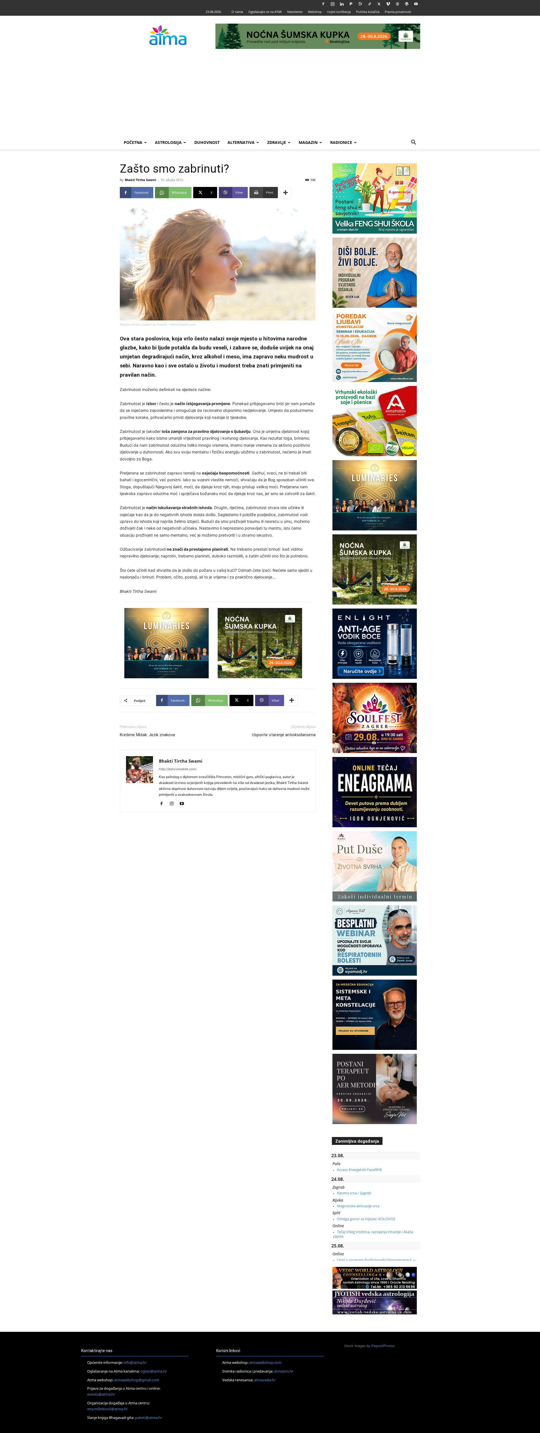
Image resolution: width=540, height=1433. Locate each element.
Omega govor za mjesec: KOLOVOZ (366, 1218)
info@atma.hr (135, 1362)
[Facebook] (323, 4)
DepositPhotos (382, 1346)
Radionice (341, 142)
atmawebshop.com (265, 1362)
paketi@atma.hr (148, 1417)
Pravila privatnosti (398, 12)
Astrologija (168, 142)
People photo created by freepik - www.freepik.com (158, 324)
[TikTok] (369, 4)
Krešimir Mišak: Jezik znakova (147, 734)
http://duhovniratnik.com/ (178, 769)
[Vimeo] (388, 4)
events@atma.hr (101, 1394)
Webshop (315, 12)
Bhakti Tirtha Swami (140, 180)
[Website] (397, 4)
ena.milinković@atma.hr (107, 1408)
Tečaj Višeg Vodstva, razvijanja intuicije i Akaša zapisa (373, 1234)
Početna (133, 142)
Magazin (308, 142)
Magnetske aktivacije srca (358, 1205)
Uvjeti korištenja (339, 12)
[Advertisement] (270, 93)
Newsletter (295, 12)
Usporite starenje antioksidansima (284, 734)
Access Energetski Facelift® (359, 1169)
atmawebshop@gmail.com (136, 1379)
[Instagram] (332, 4)
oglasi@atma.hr (153, 1371)
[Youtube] (416, 4)
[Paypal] (351, 4)
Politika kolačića (367, 12)
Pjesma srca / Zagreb (354, 1192)
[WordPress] (406, 4)
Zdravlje (276, 142)
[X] (379, 4)
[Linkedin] (342, 4)
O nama (237, 12)
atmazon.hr (283, 1371)
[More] (285, 192)
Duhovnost (207, 142)
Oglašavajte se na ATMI (265, 12)
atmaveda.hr (264, 1379)
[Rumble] (360, 4)
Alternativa (241, 142)
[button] (413, 143)
